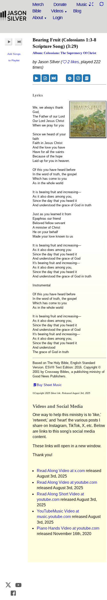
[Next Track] (18, 41)
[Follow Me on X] (8, 585)
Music (81, 4)
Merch (38, 4)
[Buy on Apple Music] (78, 78)
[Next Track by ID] (53, 78)
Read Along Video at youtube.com (67, 482)
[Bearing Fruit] (37, 78)
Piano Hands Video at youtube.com (68, 528)
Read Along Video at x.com (61, 471)
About (37, 17)
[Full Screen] (91, 4)
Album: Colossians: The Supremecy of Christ (64, 53)
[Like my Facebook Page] (13, 593)
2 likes (73, 62)
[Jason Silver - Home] (13, 16)
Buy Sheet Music (49, 385)
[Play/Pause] (8, 41)
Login (57, 17)
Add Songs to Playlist (13, 57)
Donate (60, 4)
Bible (36, 10)
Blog (77, 10)
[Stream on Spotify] (69, 78)
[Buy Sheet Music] (86, 78)
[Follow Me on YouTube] (18, 585)
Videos (57, 10)
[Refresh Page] (101, 4)
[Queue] (45, 78)
